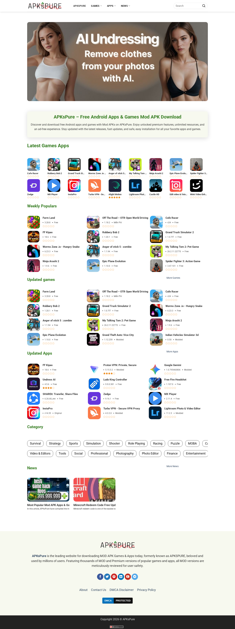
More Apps (172, 351)
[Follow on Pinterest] (114, 577)
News (124, 5)
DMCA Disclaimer (122, 590)
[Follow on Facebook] (100, 577)
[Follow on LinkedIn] (121, 577)
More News (173, 466)
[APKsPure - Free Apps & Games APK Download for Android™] (47, 6)
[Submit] (204, 6)
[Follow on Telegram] (135, 577)
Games (95, 5)
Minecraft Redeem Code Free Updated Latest (101, 505)
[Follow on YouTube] (128, 577)
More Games (173, 277)
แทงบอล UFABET (117, 609)
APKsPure (79, 5)
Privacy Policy (146, 590)
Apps (110, 5)
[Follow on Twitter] (107, 577)
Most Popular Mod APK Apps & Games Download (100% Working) (67, 505)
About (83, 590)
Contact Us (98, 590)
